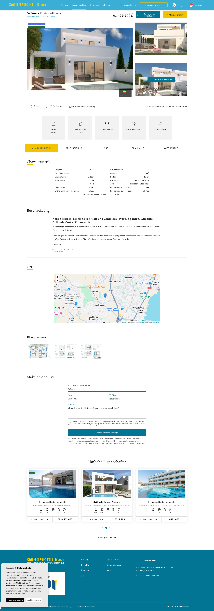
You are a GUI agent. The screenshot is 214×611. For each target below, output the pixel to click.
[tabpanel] (52, 495)
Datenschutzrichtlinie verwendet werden (91, 423)
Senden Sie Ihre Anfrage (107, 432)
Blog (109, 570)
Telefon (112, 395)
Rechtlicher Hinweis (54, 607)
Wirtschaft (171, 148)
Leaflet (124, 322)
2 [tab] (106, 527)
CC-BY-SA (156, 322)
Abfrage (72, 405)
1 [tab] (102, 527)
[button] (34, 106)
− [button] (57, 280)
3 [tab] (110, 528)
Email (71, 395)
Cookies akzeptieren (15, 600)
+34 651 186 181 (151, 575)
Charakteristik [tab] (41, 148)
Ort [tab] (106, 148)
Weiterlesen (58, 251)
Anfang (64, 5)
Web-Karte (90, 607)
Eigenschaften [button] (79, 5)
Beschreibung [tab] (74, 148)
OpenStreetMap (139, 322)
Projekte (94, 5)
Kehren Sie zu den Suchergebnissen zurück (168, 106)
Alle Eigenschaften (107, 537)
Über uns (107, 5)
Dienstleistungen (114, 565)
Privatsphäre (69, 607)
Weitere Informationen (15, 593)
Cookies (80, 607)
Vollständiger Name (79, 385)
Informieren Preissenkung (84, 106)
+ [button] (57, 276)
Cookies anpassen (34, 600)
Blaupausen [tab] (139, 148)
